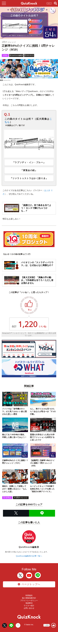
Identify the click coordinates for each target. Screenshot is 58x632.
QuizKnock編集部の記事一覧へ (29, 556)
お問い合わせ (29, 608)
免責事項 (29, 603)
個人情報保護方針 (29, 598)
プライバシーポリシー (29, 601)
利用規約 (29, 595)
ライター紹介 (29, 606)
